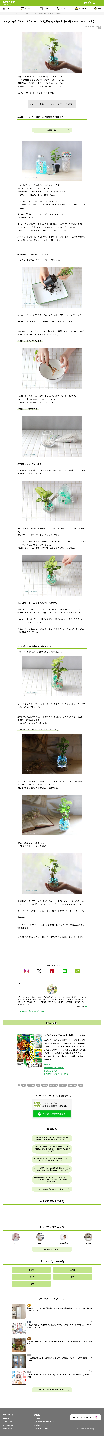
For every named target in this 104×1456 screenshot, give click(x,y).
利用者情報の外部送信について (44, 1422)
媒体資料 (37, 1425)
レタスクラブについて (41, 1429)
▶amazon (48, 1064)
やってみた (63, 1085)
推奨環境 (37, 1418)
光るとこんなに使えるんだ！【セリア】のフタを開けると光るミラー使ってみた (50, 937)
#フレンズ (84, 26)
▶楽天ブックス (50, 1070)
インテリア (31, 1085)
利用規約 (6, 1418)
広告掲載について (9, 1425)
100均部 (44, 1085)
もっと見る (80, 1006)
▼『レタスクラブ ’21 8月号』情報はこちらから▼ (65, 1035)
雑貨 (38, 1085)
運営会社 (37, 1415)
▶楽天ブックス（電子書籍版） (57, 1074)
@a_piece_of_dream (36, 1011)
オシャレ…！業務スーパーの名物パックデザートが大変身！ (52, 104)
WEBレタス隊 (72, 1085)
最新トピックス (8, 1429)
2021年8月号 (53, 1085)
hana (23, 1085)
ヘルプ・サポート (9, 1422)
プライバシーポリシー (10, 1415)
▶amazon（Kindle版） (54, 1067)
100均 (80, 1085)
